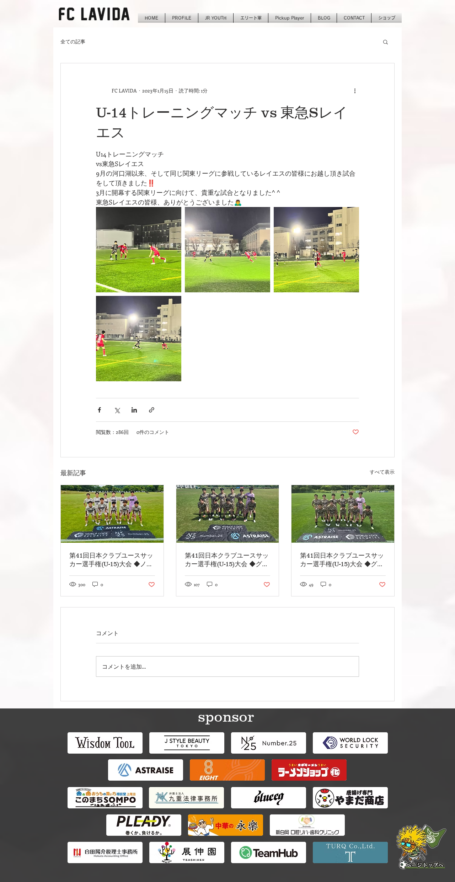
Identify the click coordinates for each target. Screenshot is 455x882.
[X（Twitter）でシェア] (116, 410)
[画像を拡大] (138, 249)
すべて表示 (382, 471)
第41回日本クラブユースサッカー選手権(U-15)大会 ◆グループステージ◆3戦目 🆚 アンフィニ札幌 (227, 560)
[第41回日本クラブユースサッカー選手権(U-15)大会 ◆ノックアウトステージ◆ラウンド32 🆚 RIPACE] (112, 514)
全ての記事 (72, 41)
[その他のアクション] (354, 90)
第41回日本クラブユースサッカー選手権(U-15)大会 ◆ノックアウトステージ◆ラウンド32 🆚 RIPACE (111, 560)
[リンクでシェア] (151, 410)
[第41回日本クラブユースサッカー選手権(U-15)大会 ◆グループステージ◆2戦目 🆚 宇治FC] (342, 514)
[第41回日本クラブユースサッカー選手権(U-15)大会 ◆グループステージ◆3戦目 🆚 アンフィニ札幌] (227, 514)
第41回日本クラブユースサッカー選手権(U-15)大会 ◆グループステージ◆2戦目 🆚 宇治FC (342, 560)
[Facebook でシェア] (99, 410)
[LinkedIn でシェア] (134, 410)
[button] (385, 41)
